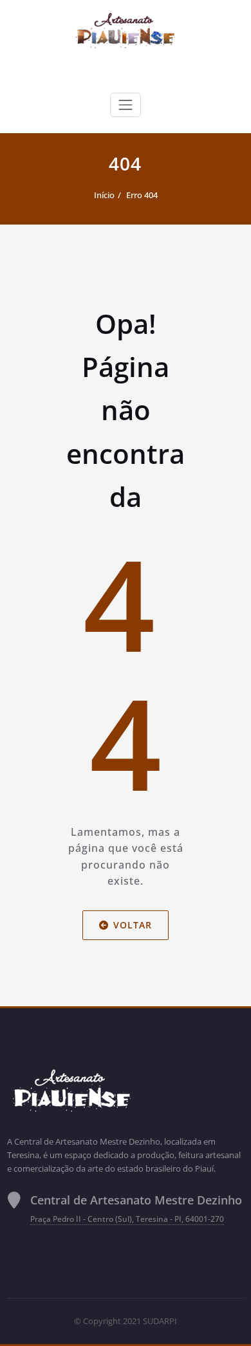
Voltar (132, 925)
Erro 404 (142, 195)
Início (104, 195)
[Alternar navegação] (125, 105)
